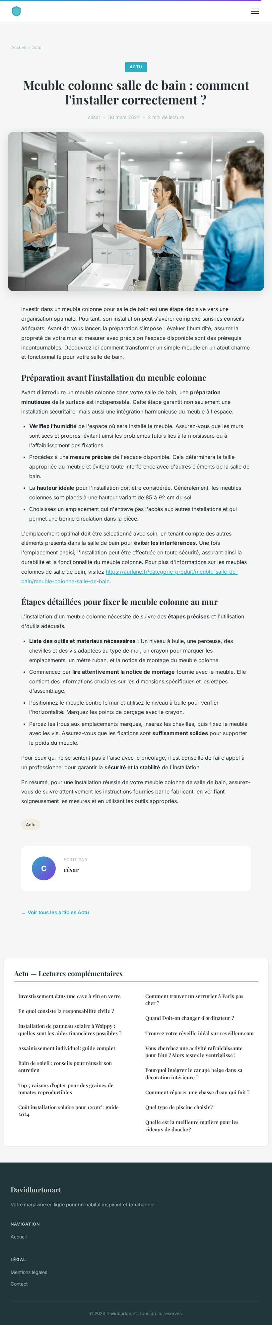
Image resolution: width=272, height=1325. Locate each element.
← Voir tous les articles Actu (55, 912)
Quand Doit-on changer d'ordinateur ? (189, 1018)
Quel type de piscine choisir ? (179, 1107)
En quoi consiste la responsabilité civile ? (66, 1011)
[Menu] (254, 11)
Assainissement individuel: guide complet (66, 1048)
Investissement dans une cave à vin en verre (69, 996)
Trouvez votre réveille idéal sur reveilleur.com (199, 1033)
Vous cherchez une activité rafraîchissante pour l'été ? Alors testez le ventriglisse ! (193, 1051)
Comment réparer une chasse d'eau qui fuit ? (197, 1092)
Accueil (18, 47)
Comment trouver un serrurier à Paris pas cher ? (194, 999)
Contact (19, 1284)
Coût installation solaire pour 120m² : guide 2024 (68, 1110)
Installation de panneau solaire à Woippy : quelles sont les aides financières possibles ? (69, 1029)
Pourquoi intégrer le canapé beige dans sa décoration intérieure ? (193, 1073)
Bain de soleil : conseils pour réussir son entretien (65, 1066)
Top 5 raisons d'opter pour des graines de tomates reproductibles (65, 1089)
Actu (36, 47)
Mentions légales (29, 1272)
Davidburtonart (36, 1189)
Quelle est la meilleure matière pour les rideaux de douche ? (191, 1125)
